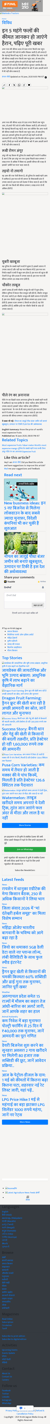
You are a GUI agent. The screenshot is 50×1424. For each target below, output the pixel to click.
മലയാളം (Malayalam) (12, 1218)
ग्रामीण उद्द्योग (7, 1292)
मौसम (4, 1286)
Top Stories (12, 657)
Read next (13, 474)
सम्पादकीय (6, 1302)
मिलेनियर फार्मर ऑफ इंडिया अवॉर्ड (20, 635)
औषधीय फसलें (7, 1273)
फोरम (4, 1356)
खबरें (4, 1257)
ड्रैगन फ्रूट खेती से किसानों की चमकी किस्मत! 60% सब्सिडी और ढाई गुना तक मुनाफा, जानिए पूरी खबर (24, 979)
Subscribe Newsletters (25, 870)
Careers (5, 1380)
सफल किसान (12, 631)
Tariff (4, 1328)
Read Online (7, 1319)
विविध (7, 22)
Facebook (6, 1390)
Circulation (7, 1325)
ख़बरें (38, 1192)
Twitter (5, 1394)
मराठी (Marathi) (9, 1221)
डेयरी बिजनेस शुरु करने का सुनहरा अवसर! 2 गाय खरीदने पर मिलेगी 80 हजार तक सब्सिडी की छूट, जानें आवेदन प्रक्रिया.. (24, 1055)
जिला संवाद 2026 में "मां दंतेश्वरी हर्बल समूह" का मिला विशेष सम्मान (24, 913)
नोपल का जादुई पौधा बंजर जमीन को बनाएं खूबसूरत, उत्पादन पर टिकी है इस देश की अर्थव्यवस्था (24, 422)
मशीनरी (5, 1279)
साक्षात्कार (6, 1267)
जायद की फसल (13, 644)
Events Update (8, 1353)
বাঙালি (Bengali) (8, 1227)
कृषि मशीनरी (12, 641)
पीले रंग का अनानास (14, 451)
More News (25, 1122)
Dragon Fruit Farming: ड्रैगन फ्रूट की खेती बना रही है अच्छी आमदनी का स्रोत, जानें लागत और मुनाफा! (24, 706)
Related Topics (15, 440)
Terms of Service (27, 1410)
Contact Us (7, 1376)
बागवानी (5, 1270)
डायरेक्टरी (5, 1308)
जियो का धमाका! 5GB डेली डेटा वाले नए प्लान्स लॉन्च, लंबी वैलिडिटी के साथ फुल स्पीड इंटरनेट (23, 955)
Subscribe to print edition (13, 1336)
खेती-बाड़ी (5, 1283)
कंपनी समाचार (7, 1260)
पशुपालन (5, 1276)
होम (15, 1188)
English (5, 1212)
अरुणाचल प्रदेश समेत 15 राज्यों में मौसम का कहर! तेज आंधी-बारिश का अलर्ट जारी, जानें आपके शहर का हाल (23, 1004)
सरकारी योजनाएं (8, 1295)
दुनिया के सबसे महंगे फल (27, 448)
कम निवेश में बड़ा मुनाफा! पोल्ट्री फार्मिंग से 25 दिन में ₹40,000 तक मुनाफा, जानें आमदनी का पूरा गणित (23, 1028)
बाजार (4, 1289)
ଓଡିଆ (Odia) (7, 1234)
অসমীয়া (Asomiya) (9, 1237)
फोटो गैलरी (6, 1359)
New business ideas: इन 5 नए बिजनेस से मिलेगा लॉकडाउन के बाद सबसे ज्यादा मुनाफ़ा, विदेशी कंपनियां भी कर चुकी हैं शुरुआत (25, 516)
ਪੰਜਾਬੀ (4, 1240)
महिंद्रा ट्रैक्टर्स (12, 638)
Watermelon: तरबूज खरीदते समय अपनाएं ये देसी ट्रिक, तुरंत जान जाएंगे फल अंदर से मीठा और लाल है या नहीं (23, 808)
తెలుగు (5, 1243)
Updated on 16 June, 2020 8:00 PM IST (27, 77)
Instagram (6, 1400)
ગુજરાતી (5, 1246)
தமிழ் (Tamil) (7, 1224)
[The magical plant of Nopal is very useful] (20, 543)
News (4, 885)
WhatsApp (6, 1403)
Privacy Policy (12, 1410)
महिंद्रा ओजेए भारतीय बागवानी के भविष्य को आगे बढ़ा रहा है (22, 932)
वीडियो (4, 1362)
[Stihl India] (21, 6)
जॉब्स (28, 1200)
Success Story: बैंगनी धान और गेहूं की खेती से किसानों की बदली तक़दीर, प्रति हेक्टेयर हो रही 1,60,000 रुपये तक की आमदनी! (25, 739)
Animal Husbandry (10, 1017)
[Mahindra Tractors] (9, 13)
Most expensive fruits (12, 445)
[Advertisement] (25, 366)
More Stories (25, 825)
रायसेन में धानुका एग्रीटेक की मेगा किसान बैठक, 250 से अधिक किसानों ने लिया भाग (23, 894)
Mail (6, 469)
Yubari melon (28, 445)
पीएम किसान (12, 650)
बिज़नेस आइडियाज (14, 647)
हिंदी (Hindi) (7, 1215)
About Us (6, 1373)
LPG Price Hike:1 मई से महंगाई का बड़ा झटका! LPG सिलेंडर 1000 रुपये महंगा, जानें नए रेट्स (23, 1107)
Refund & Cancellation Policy (30, 1412)
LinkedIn (5, 1397)
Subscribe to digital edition (14, 1339)
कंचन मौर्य (6, 77)
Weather (6, 992)
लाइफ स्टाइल (7, 1298)
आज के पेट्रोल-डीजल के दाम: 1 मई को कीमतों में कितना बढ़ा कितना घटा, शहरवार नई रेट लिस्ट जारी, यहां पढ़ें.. (25, 1083)
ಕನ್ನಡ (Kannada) (9, 1231)
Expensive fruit (29, 451)
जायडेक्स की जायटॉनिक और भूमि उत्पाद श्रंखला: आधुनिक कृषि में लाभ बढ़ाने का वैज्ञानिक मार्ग (24, 678)
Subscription (7, 1322)
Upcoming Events (9, 1350)
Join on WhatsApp (25, 849)
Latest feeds (13, 879)
